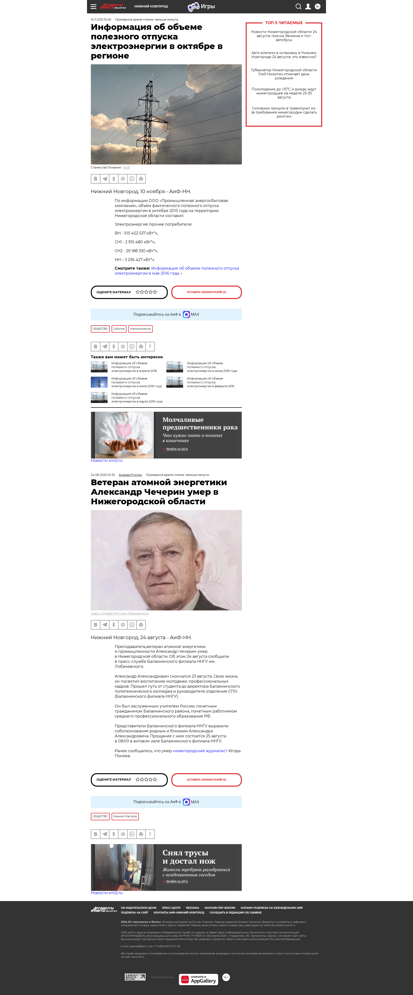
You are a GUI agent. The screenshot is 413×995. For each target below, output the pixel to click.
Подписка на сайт (134, 912)
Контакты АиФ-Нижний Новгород (179, 912)
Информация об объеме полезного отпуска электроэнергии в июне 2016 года (212, 367)
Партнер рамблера (162, 977)
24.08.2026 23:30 (103, 475)
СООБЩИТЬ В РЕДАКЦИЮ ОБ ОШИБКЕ (236, 912)
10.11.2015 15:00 (101, 19)
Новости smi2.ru (107, 460)
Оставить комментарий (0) (206, 292)
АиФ (126, 167)
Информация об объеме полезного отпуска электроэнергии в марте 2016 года (137, 397)
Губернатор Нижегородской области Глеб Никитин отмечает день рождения (284, 74)
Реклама (192, 907)
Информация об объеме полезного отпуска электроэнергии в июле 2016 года (136, 382)
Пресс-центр (171, 907)
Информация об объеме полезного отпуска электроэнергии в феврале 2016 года (200, 384)
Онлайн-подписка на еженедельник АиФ (272, 907)
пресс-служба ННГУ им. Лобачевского (120, 613)
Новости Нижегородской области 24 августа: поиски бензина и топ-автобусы (284, 36)
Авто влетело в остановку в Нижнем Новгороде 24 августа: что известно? (284, 55)
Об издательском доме (139, 907)
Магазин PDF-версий (220, 907)
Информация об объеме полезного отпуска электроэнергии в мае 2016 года (177, 271)
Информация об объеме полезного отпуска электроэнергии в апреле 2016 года (124, 368)
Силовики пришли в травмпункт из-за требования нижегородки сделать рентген (284, 112)
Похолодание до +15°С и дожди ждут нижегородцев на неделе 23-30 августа (284, 93)
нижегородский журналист (200, 751)
